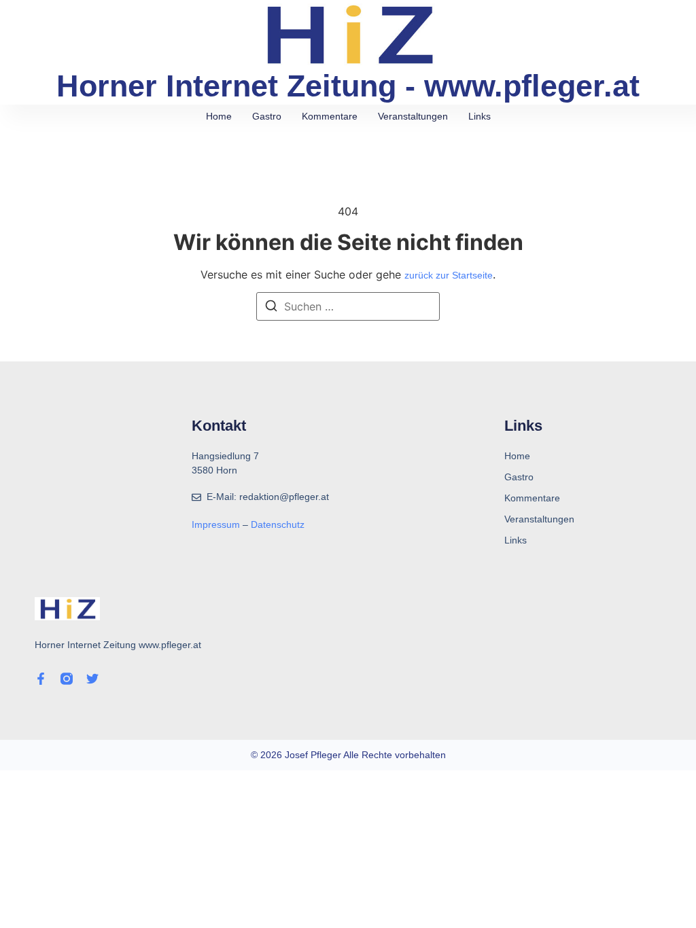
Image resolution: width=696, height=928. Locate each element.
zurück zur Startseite (448, 275)
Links (479, 116)
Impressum (217, 524)
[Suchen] (271, 307)
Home (219, 116)
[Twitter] (92, 679)
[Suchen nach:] (348, 306)
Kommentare (330, 116)
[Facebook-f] (41, 679)
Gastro (266, 116)
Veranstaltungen (413, 116)
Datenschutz (277, 524)
